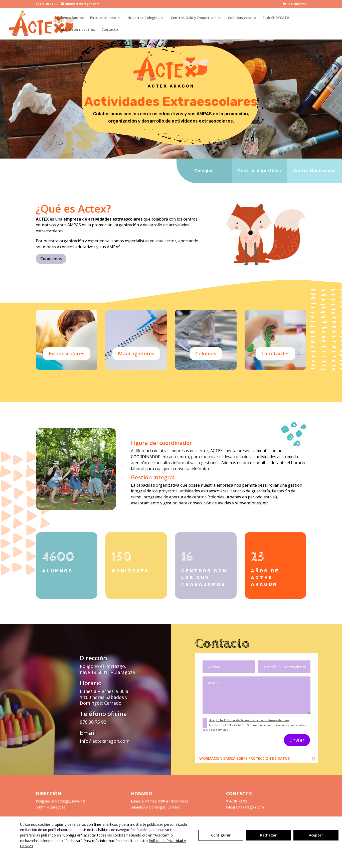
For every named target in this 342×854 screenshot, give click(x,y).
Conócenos (51, 258)
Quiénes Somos (70, 18)
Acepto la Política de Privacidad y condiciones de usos (249, 720)
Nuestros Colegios (143, 18)
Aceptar (316, 835)
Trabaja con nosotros (76, 30)
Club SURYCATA (275, 18)
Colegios (204, 171)
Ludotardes (275, 353)
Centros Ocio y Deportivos (193, 18)
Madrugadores (136, 353)
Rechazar (268, 835)
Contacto (109, 30)
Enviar (297, 739)
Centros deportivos (259, 171)
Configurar (221, 835)
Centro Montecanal (314, 171)
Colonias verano (242, 18)
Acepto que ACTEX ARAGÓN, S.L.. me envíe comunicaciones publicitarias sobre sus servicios (254, 727)
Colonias (205, 353)
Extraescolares (103, 18)
